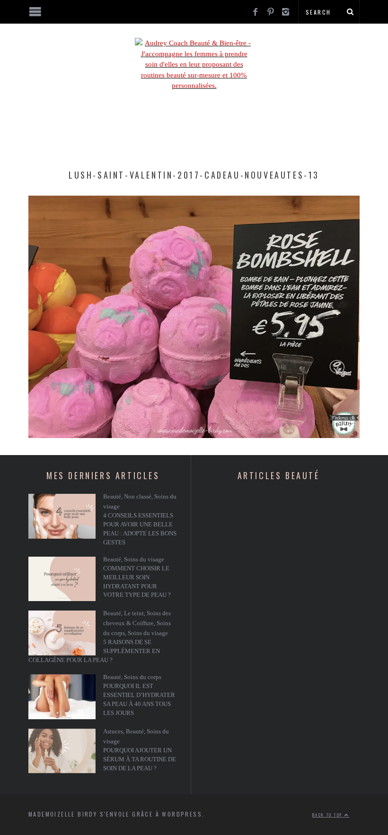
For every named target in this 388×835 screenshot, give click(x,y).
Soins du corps (142, 677)
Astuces (113, 731)
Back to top (328, 815)
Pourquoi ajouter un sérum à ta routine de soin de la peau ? (139, 759)
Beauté (112, 496)
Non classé (137, 496)
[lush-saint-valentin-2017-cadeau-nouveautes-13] (194, 435)
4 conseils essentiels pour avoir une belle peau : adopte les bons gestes (139, 529)
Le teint (134, 613)
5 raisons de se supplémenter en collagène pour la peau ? (94, 651)
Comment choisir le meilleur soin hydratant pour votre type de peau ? (137, 582)
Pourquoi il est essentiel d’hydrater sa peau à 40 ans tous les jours (139, 699)
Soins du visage (144, 559)
